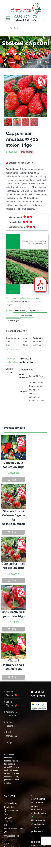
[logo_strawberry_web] (26, 4)
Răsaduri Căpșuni (10, 693)
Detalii (15, 479)
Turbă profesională (11, 734)
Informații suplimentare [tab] (10, 360)
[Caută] (26, 28)
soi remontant (26, 315)
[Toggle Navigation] (43, 18)
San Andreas (19, 301)
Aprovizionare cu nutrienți (12, 714)
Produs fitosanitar (10, 724)
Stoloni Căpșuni (10, 704)
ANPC (6, 843)
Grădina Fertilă (38, 845)
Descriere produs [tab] (10, 371)
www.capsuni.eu (11, 835)
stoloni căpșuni (13, 320)
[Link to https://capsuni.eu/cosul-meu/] (7, 18)
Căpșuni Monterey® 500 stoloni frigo (13, 665)
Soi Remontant (30, 301)
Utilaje (9, 742)
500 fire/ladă (20, 310)
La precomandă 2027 (37, 310)
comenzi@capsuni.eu (14, 828)
